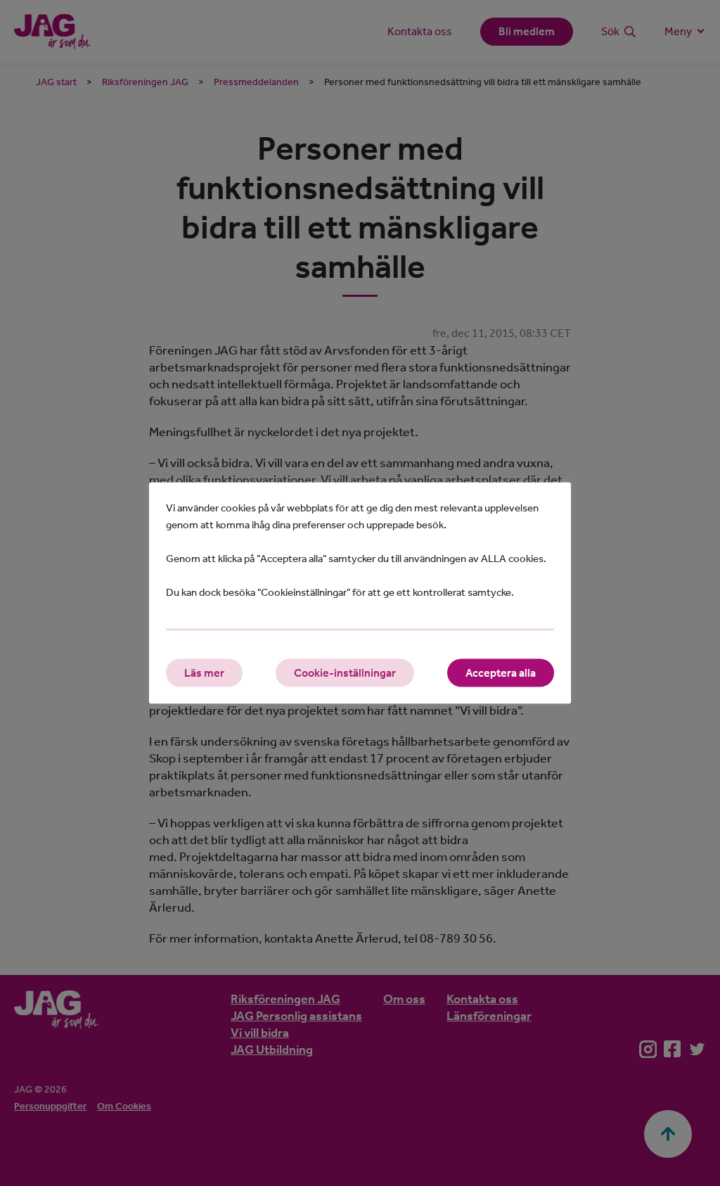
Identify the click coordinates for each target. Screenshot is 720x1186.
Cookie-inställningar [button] (345, 673)
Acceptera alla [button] (500, 673)
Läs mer (204, 673)
